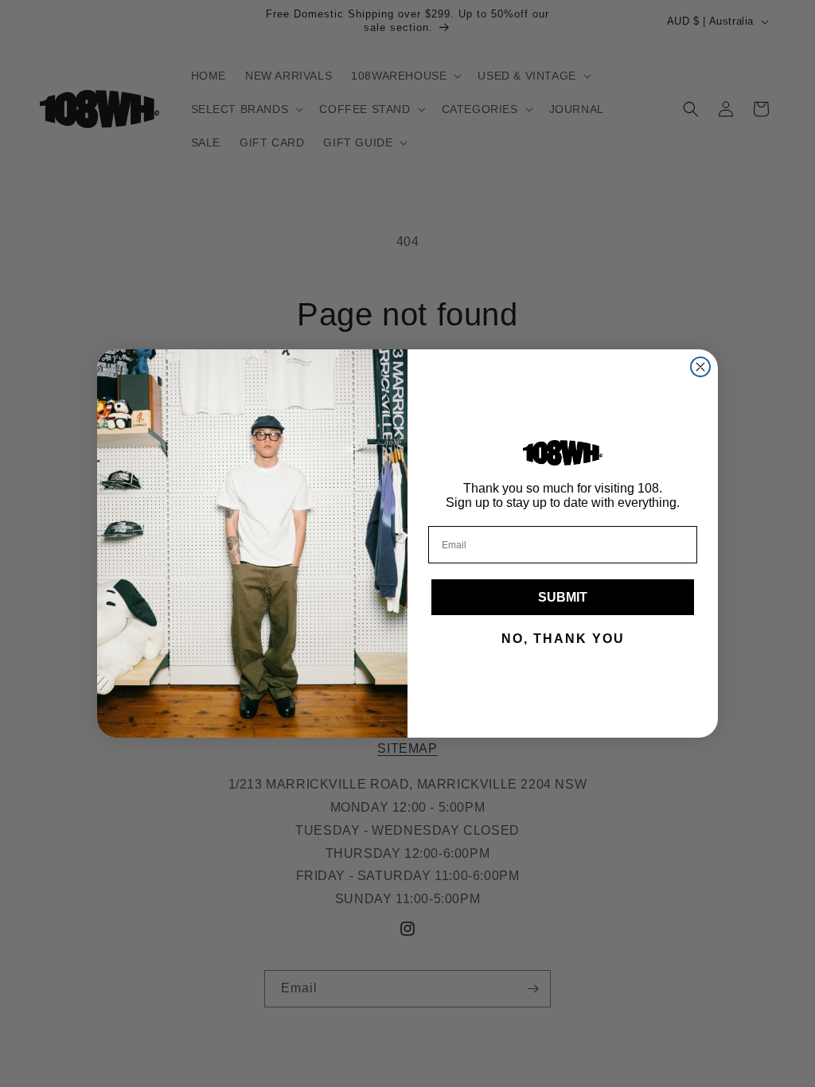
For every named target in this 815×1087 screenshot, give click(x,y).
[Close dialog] (700, 366)
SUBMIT (562, 597)
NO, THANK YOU (563, 638)
